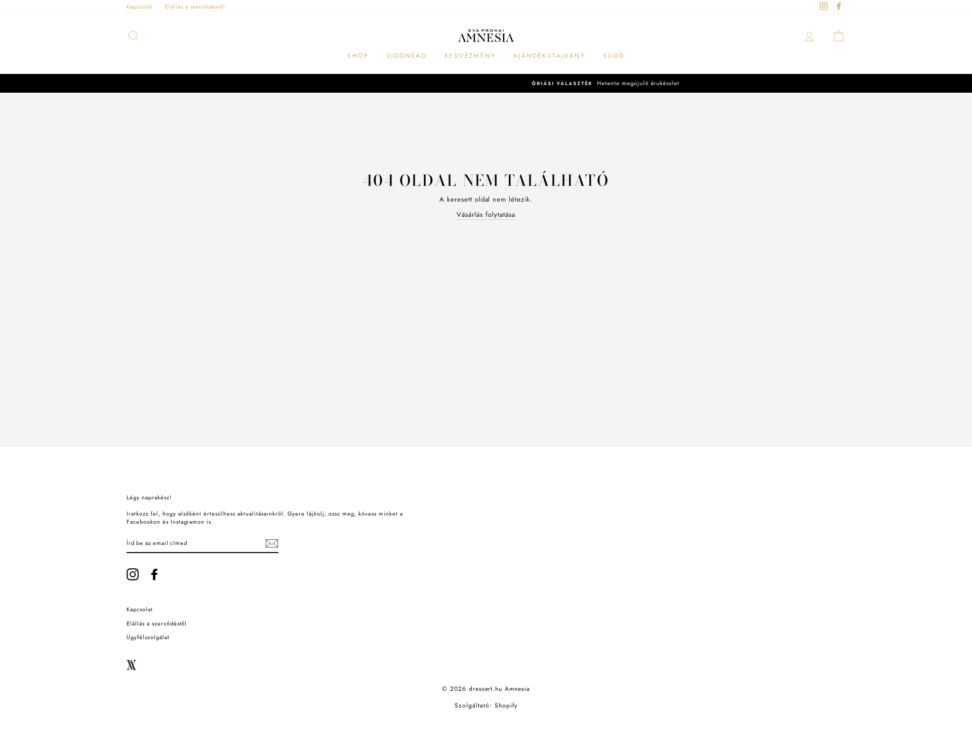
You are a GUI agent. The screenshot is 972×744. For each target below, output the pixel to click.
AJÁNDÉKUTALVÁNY (549, 55)
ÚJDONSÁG (406, 55)
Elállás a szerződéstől (195, 7)
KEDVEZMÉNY (470, 55)
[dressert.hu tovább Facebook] (154, 574)
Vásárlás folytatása (486, 214)
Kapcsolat (140, 7)
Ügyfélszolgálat (148, 637)
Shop (358, 55)
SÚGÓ (614, 55)
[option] (486, 83)
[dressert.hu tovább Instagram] (133, 574)
